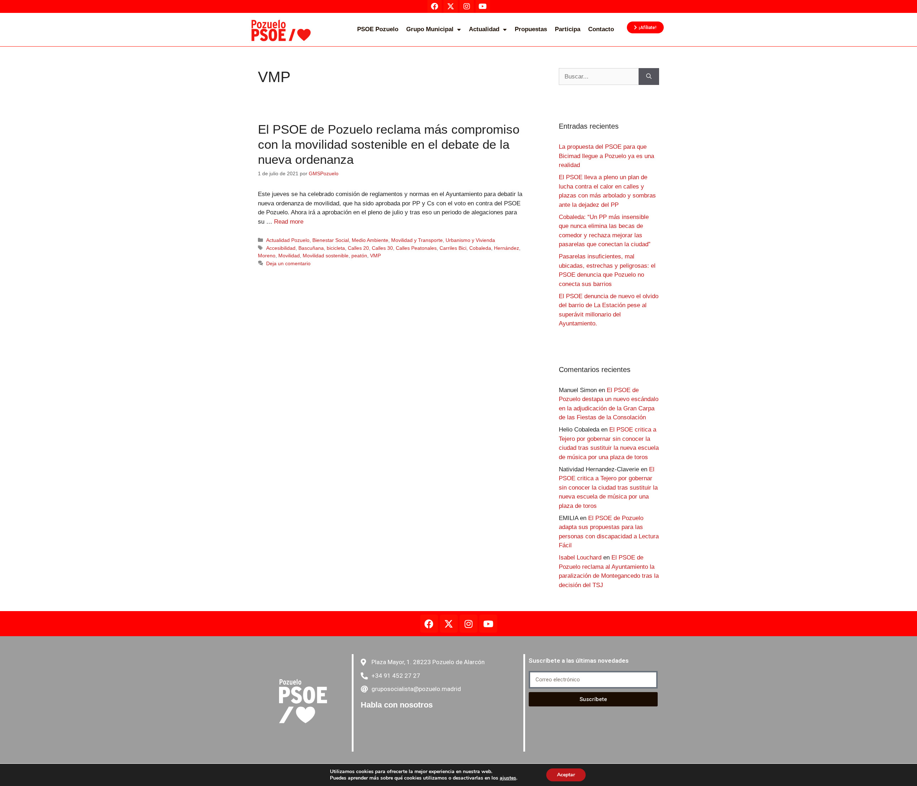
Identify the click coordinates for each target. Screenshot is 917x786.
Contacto (601, 29)
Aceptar (566, 774)
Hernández (506, 248)
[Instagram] (468, 624)
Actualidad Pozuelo (287, 240)
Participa (567, 29)
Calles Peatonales (416, 248)
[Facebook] (429, 624)
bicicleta (336, 248)
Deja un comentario (288, 263)
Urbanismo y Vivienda (470, 240)
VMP (375, 255)
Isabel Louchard (580, 557)
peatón (359, 255)
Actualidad (484, 29)
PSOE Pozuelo (377, 29)
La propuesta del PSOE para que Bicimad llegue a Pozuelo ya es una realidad (606, 155)
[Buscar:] (599, 76)
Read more (288, 221)
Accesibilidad (281, 248)
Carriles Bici (453, 248)
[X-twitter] (449, 624)
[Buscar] (649, 76)
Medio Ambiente (370, 240)
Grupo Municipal (429, 29)
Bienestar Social (330, 240)
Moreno (266, 255)
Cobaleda (480, 248)
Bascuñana (311, 248)
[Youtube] (488, 624)
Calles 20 (358, 248)
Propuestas (531, 29)
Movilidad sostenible (326, 255)
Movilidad (289, 255)
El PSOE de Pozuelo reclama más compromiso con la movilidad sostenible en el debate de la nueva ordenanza (388, 144)
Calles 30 (382, 248)
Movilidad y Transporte (417, 240)
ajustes (508, 778)
